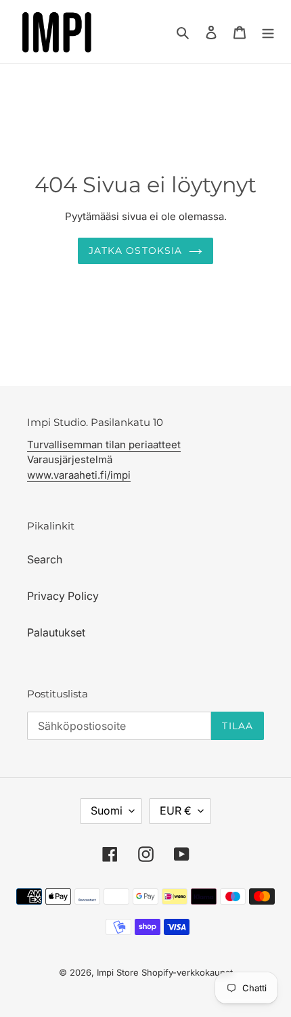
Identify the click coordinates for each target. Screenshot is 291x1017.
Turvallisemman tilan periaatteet (104, 444)
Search (44, 559)
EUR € (176, 810)
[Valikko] (268, 31)
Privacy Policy (63, 596)
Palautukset (56, 632)
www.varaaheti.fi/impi (79, 475)
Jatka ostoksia (136, 250)
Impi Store (118, 972)
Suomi (106, 810)
